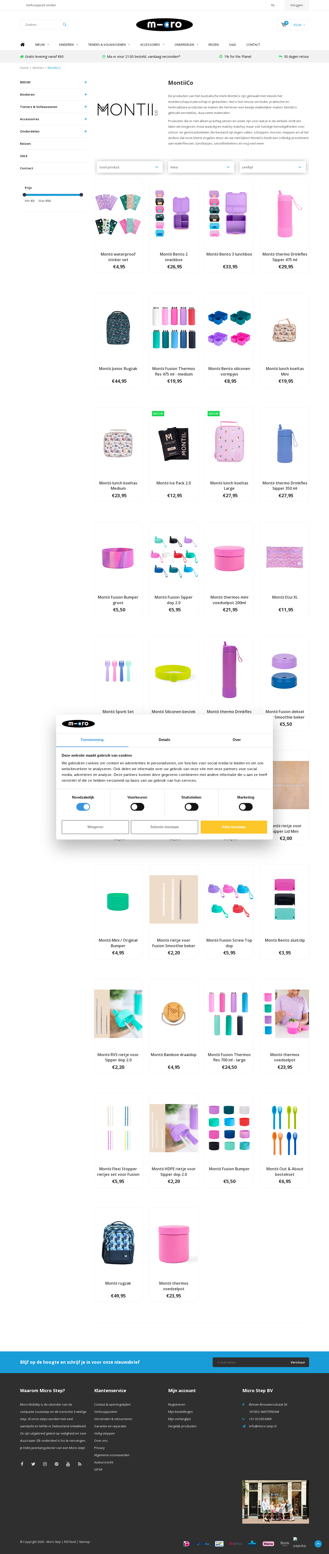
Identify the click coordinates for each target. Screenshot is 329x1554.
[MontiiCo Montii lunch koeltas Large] (229, 442)
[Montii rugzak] (118, 1242)
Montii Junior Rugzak (118, 368)
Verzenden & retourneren (113, 1419)
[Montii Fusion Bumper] (229, 1127)
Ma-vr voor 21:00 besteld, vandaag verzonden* (143, 56)
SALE (232, 44)
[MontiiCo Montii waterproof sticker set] (118, 213)
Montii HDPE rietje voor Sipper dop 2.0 (174, 1171)
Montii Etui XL (285, 597)
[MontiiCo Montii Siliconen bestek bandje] (174, 670)
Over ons (101, 1440)
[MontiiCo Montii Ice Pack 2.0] (174, 442)
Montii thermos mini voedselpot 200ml (229, 600)
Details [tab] (165, 740)
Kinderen (66, 44)
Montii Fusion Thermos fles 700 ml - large (229, 1057)
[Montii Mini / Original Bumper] (118, 899)
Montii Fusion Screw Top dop (229, 943)
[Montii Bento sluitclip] (285, 899)
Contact (253, 44)
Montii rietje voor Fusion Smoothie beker (173, 943)
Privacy (99, 1448)
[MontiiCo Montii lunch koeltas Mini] (285, 327)
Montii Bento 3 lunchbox (229, 254)
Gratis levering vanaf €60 (44, 56)
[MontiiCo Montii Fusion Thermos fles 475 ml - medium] (174, 327)
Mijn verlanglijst (179, 1419)
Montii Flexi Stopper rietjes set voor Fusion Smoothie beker (118, 1171)
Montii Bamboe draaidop (174, 1054)
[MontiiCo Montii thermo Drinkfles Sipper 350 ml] (285, 442)
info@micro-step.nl (262, 1426)
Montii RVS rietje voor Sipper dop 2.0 (118, 1057)
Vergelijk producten (182, 1426)
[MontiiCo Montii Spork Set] (118, 670)
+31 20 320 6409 (260, 1419)
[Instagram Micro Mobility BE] (44, 1464)
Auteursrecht (103, 1462)
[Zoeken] (64, 24)
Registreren (176, 1404)
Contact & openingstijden (112, 1404)
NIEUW (40, 44)
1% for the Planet (237, 56)
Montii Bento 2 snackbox (174, 256)
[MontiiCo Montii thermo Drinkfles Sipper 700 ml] (229, 670)
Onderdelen (184, 44)
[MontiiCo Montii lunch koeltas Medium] (118, 442)
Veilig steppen (104, 1433)
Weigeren (95, 827)
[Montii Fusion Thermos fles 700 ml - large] (229, 1013)
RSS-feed (70, 1542)
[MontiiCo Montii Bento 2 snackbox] (174, 213)
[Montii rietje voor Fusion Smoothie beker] (174, 899)
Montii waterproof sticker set (118, 256)
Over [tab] (237, 740)
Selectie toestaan (164, 827)
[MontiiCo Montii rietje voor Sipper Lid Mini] (285, 785)
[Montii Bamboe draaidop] (174, 1013)
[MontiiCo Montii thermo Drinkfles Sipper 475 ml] (285, 213)
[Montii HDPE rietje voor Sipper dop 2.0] (174, 1127)
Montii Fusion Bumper (229, 1168)
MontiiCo (54, 68)
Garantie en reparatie (110, 1426)
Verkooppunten (105, 1411)
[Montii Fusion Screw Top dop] (229, 899)
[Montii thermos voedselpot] (285, 1013)
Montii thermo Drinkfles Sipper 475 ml (285, 256)
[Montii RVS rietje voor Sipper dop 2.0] (118, 1013)
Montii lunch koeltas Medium (118, 485)
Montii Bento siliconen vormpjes (229, 371)
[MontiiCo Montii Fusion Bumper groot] (118, 556)
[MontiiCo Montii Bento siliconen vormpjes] (229, 327)
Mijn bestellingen (180, 1411)
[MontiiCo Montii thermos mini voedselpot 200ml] (229, 556)
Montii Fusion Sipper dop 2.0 (174, 600)
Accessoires (150, 44)
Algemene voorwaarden (112, 1455)
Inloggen (296, 5)
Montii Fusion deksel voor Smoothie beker (285, 714)
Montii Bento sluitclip (285, 940)
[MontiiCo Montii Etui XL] (285, 556)
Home (22, 45)
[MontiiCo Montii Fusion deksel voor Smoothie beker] (285, 670)
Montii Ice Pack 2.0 (174, 483)
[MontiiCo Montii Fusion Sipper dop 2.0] (174, 556)
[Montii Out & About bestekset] (285, 1127)
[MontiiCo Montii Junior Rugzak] (118, 327)
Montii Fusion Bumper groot (118, 600)
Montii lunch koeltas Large (229, 485)
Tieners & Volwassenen (107, 44)
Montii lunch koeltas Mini (285, 371)
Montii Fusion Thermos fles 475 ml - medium (173, 371)
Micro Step (53, 1542)
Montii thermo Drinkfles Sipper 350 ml (285, 485)
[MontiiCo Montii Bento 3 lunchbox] (229, 213)
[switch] (137, 807)
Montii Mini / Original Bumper (118, 943)
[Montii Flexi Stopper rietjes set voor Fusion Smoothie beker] (118, 1127)
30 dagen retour (296, 56)
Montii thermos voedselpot (284, 1057)
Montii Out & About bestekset (284, 1171)
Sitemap (84, 1542)
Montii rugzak (118, 1283)
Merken (38, 68)
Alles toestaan (234, 827)
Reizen (214, 44)
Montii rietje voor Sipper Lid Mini (285, 828)
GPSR (98, 1469)
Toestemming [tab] (92, 740)
